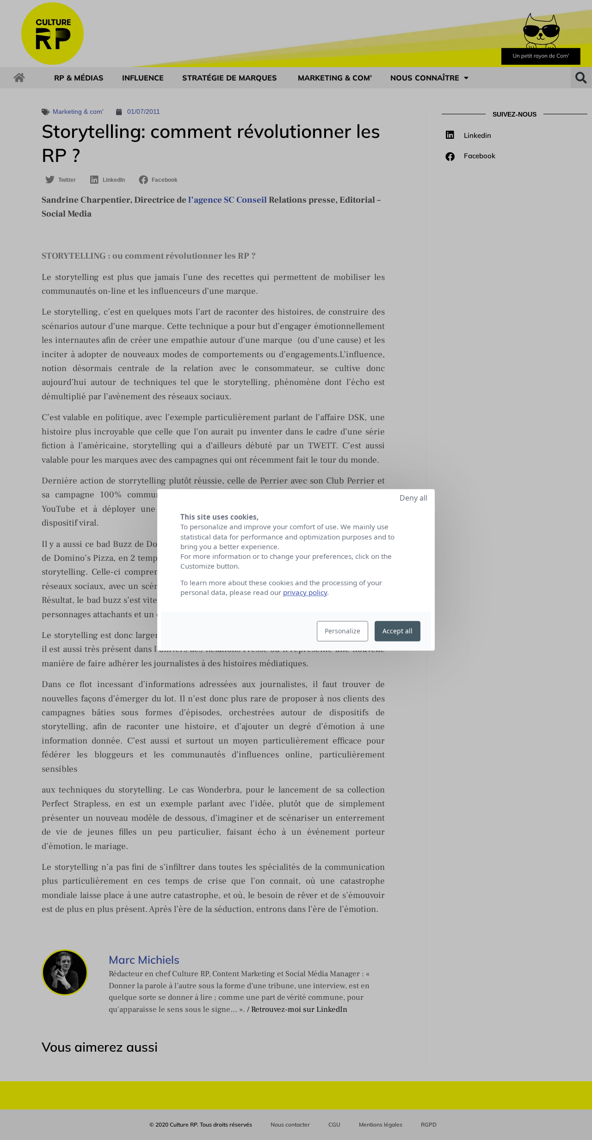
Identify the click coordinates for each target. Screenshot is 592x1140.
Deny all (413, 498)
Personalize (342, 631)
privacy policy (305, 592)
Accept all (397, 631)
